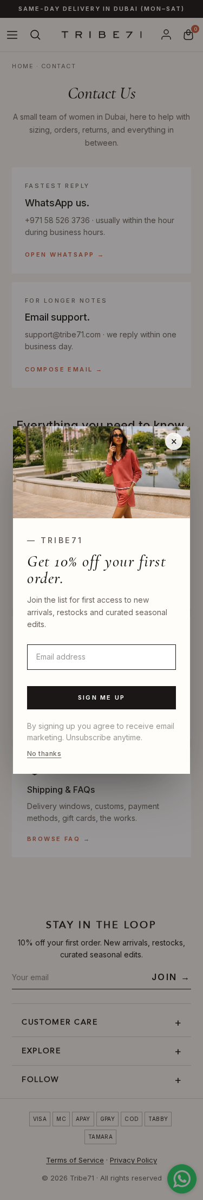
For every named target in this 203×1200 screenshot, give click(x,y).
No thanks (44, 754)
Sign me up (101, 697)
